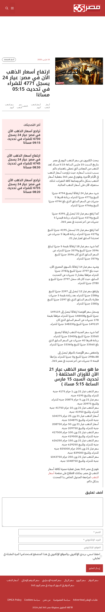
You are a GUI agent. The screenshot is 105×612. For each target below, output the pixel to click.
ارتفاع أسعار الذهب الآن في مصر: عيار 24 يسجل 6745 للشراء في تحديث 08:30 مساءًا (23, 161)
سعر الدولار (93, 580)
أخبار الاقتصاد (9, 59)
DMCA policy (14, 600)
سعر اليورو (81, 580)
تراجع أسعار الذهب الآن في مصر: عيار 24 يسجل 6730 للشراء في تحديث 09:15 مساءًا (24, 137)
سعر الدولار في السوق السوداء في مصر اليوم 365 (52, 585)
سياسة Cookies (32, 600)
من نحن (46, 600)
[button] (7, 8)
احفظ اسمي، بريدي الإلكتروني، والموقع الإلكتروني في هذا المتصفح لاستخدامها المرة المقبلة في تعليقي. (52, 556)
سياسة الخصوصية (61, 600)
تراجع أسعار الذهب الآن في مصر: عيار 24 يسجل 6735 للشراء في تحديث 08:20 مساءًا (24, 186)
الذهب (25, 106)
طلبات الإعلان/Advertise (85, 600)
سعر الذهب (19, 106)
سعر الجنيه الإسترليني (51, 580)
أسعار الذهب (47, 106)
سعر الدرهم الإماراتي (30, 580)
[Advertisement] (52, 37)
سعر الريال (69, 580)
